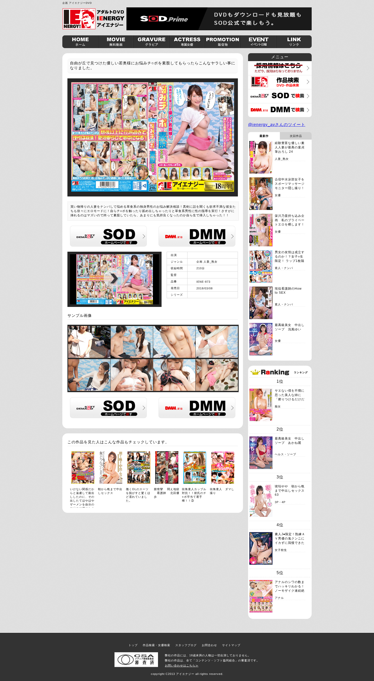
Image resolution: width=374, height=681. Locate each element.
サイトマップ (231, 645)
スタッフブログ (186, 645)
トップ (133, 645)
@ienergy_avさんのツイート (276, 124)
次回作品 (296, 135)
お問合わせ (209, 645)
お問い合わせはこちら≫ (181, 665)
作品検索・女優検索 (156, 645)
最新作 (264, 135)
